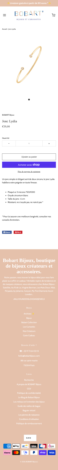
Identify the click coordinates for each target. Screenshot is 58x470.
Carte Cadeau (29, 335)
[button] (29, 67)
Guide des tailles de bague (29, 406)
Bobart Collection (29, 322)
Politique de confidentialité (29, 393)
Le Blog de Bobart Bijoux (29, 397)
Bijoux (29, 318)
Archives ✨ (29, 313)
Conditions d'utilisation (29, 419)
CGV (29, 388)
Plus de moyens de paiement (29, 171)
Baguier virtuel (29, 410)
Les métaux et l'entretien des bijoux (29, 401)
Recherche (29, 380)
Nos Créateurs (29, 331)
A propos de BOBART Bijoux (29, 384)
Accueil (4, 29)
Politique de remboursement (29, 423)
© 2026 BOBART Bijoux (28, 462)
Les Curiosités (29, 327)
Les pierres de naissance (29, 415)
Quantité (5, 138)
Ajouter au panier (29, 157)
